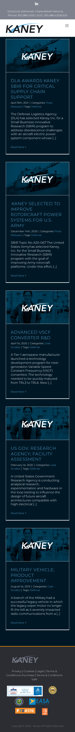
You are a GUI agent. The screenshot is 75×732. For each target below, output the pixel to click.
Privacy (16, 671)
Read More (17, 147)
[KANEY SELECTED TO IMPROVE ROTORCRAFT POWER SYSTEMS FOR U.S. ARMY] (37, 178)
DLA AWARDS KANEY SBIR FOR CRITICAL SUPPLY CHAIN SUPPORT (35, 89)
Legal (40, 671)
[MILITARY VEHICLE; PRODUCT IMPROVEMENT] (37, 544)
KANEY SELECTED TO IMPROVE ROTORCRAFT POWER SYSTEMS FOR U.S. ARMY (36, 214)
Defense (36, 106)
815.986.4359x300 (55, 15)
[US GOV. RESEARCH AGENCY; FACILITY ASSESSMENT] (37, 423)
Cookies (29, 671)
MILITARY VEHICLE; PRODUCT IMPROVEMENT (33, 575)
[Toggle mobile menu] (67, 26)
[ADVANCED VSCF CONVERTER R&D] (37, 307)
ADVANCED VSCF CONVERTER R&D (31, 335)
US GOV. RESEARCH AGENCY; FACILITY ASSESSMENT (33, 454)
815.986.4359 (26, 15)
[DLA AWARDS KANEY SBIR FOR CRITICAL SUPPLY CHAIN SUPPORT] (37, 55)
